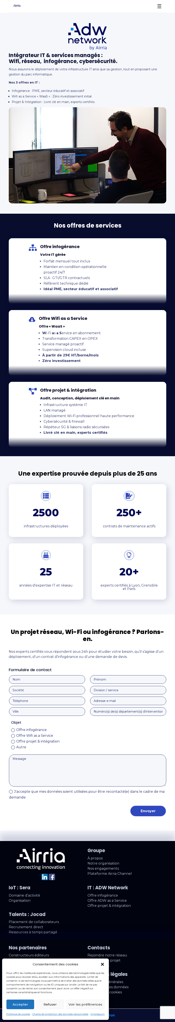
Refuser (50, 1004)
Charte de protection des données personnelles (60, 1014)
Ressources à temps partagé (33, 932)
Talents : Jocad (27, 914)
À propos (95, 858)
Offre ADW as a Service (107, 900)
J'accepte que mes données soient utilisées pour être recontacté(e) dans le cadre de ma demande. (87, 794)
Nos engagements (103, 868)
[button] (102, 964)
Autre (21, 747)
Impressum (97, 1014)
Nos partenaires (28, 947)
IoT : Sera (19, 887)
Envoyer (148, 811)
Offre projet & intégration (38, 741)
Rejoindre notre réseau (107, 955)
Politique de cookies (18, 1014)
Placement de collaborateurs (34, 922)
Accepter (20, 1004)
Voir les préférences (85, 1004)
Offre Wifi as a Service (34, 736)
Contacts (99, 947)
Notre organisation (103, 863)
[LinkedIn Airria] (44, 879)
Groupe (96, 850)
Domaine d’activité (24, 895)
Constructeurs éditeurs (29, 955)
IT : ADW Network (108, 887)
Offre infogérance (31, 730)
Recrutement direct (26, 927)
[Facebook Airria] (52, 879)
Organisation (20, 900)
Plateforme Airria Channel (110, 874)
